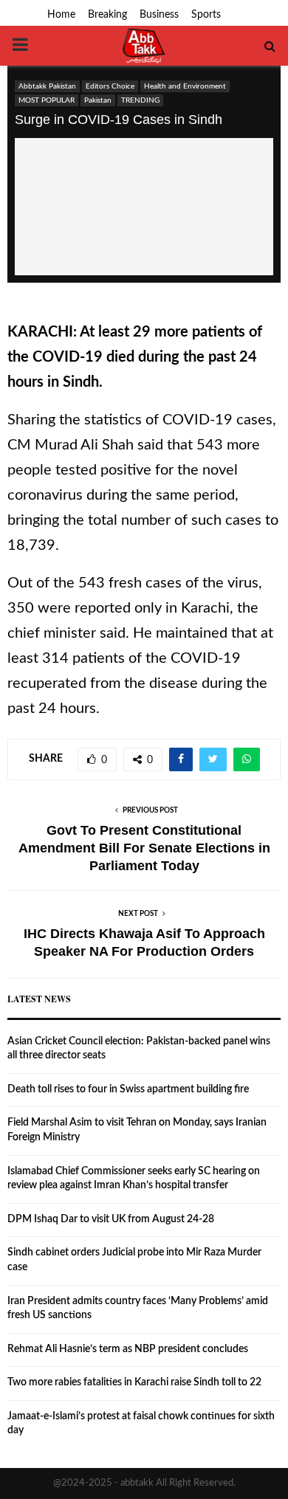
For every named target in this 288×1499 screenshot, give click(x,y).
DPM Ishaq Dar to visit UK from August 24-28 (110, 1219)
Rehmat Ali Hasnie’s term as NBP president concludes (127, 1349)
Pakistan (98, 100)
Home (61, 15)
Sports (206, 15)
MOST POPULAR (46, 100)
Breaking (107, 15)
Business (159, 15)
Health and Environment (185, 86)
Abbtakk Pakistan (47, 86)
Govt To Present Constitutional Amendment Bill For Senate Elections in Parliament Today (144, 848)
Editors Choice (110, 86)
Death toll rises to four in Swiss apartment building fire (128, 1089)
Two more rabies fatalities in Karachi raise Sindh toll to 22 (134, 1382)
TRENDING (140, 100)
